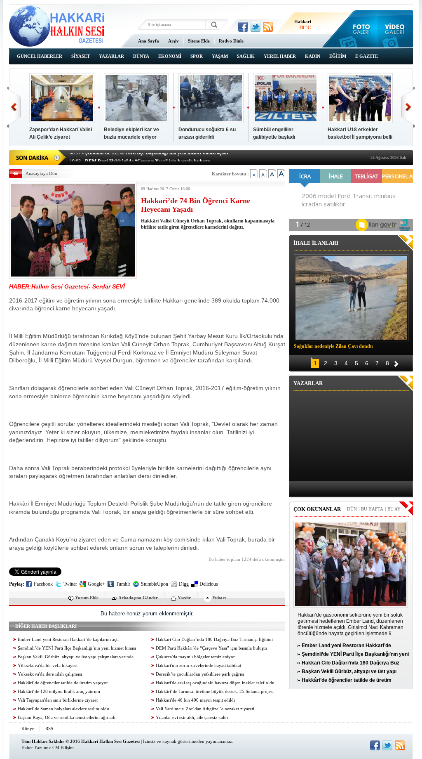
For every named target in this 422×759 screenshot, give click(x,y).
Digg (184, 584)
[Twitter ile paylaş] (255, 27)
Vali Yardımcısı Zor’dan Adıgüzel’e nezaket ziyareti (205, 709)
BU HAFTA (372, 508)
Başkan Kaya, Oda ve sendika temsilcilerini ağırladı (66, 717)
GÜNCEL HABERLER (39, 56)
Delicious (208, 584)
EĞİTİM (337, 56)
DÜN (352, 508)
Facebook (43, 584)
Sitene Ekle (199, 40)
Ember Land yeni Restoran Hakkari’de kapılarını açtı (68, 639)
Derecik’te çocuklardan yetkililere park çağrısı (200, 674)
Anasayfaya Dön (41, 173)
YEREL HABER (280, 56)
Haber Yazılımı (35, 747)
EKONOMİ (169, 56)
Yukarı (219, 597)
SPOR (196, 56)
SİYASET (80, 56)
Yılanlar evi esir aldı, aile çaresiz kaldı (192, 717)
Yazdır (184, 597)
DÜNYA (141, 56)
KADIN (312, 56)
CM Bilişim (63, 747)
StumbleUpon (154, 584)
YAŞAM (220, 56)
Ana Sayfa (148, 40)
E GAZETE (366, 56)
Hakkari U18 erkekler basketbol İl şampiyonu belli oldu (360, 137)
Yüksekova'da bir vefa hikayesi (47, 665)
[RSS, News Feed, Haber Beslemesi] (268, 27)
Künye (27, 728)
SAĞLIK (246, 56)
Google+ (96, 584)
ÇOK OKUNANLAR (317, 509)
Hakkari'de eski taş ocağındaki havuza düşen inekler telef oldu (215, 683)
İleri (408, 107)
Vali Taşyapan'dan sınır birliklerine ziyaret (58, 700)
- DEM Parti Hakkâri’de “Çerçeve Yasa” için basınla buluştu (140, 157)
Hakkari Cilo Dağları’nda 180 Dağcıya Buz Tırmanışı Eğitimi (214, 639)
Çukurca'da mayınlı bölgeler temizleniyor (195, 657)
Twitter (70, 584)
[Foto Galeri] (359, 28)
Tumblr (123, 584)
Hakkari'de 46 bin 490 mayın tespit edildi (195, 700)
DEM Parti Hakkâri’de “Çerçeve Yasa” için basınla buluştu (211, 648)
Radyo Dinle (231, 40)
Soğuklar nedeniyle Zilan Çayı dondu (333, 346)
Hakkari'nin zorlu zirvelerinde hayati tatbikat (198, 665)
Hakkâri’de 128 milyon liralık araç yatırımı (59, 691)
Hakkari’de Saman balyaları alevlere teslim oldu (63, 709)
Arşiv (173, 40)
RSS (49, 728)
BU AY (394, 508)
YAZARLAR (111, 56)
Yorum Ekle (86, 597)
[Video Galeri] (395, 28)
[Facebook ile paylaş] (243, 27)
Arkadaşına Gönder (138, 597)
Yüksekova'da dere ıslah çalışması (50, 674)
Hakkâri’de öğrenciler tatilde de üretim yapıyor (63, 683)
